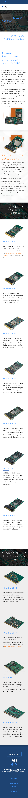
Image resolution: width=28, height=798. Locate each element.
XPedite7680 (9, 468)
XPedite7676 (9, 378)
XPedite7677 (9, 423)
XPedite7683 (9, 515)
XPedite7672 (9, 289)
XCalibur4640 (10, 588)
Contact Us (14, 783)
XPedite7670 (9, 242)
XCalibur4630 (10, 723)
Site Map (14, 791)
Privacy (14, 786)
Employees (14, 778)
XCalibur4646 (10, 678)
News (14, 781)
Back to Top (14, 754)
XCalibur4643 (10, 633)
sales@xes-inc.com (7, 1)
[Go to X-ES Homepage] (14, 760)
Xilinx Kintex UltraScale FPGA (13, 646)
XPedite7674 (9, 334)
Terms (14, 788)
